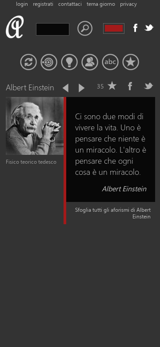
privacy (128, 3)
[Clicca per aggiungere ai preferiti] (112, 86)
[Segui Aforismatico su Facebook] (135, 27)
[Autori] (90, 62)
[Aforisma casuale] (28, 62)
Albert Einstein (124, 188)
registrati (43, 3)
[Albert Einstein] (35, 152)
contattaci (70, 3)
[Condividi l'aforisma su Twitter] (148, 86)
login (22, 3)
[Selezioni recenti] (49, 62)
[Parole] (110, 62)
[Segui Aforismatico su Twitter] (149, 27)
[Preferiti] (131, 62)
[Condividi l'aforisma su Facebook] (130, 86)
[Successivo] (81, 88)
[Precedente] (66, 88)
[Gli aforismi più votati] (69, 62)
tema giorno (101, 3)
